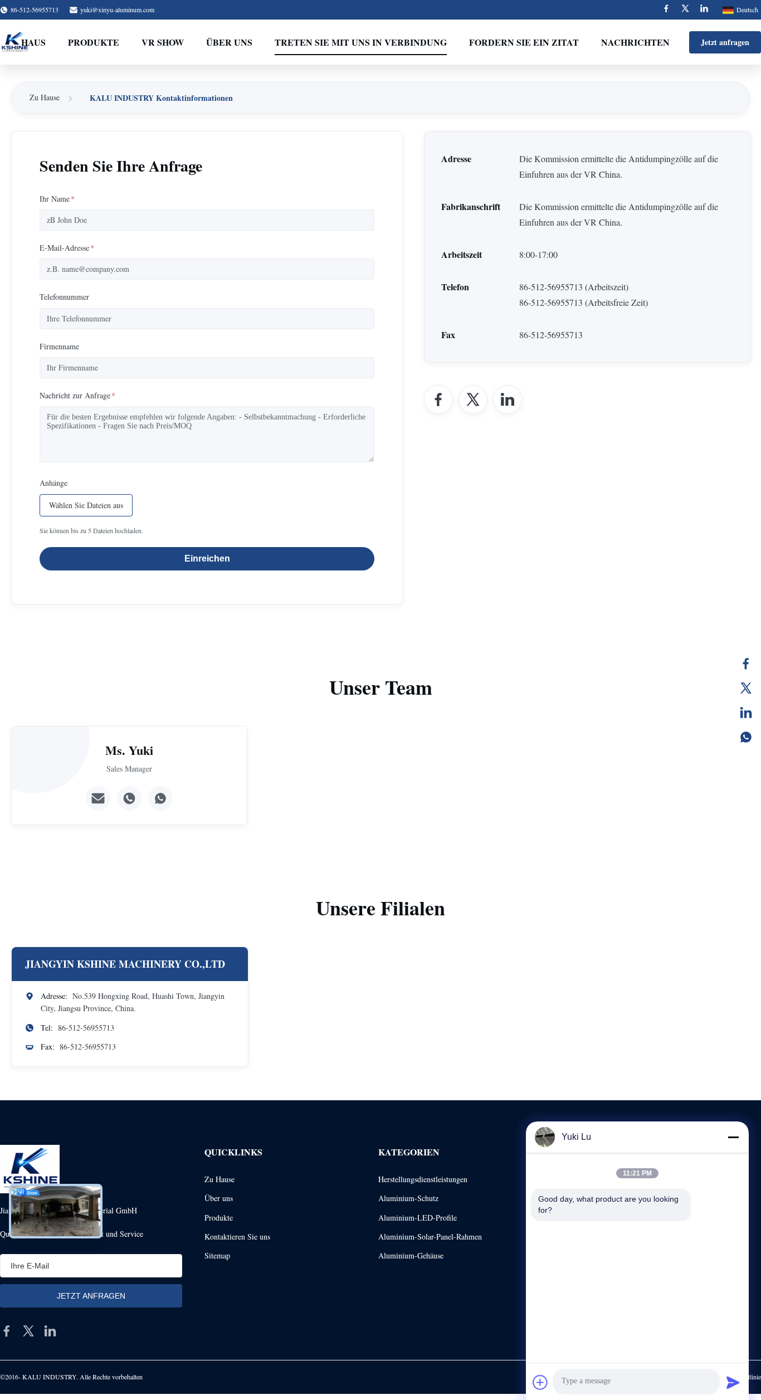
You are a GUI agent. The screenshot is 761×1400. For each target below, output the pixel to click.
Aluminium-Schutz (408, 1198)
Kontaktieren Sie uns (237, 1236)
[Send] (733, 1382)
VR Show (163, 42)
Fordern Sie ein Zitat (524, 42)
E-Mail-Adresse (67, 247)
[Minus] (733, 1137)
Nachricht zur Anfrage (77, 395)
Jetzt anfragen (725, 42)
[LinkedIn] (746, 712)
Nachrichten (635, 42)
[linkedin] (50, 1331)
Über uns (229, 42)
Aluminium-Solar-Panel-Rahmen (430, 1236)
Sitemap (217, 1255)
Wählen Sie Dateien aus (86, 505)
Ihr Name (57, 198)
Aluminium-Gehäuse (410, 1255)
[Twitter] (685, 10)
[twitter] (28, 1331)
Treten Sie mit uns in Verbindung (361, 42)
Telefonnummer (64, 296)
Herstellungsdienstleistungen (422, 1179)
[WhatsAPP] (746, 737)
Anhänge (53, 482)
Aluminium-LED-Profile (417, 1217)
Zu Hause (45, 97)
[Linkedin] (704, 10)
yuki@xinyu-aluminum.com (117, 9)
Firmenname (59, 346)
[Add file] (540, 1382)
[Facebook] (666, 10)
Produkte (93, 42)
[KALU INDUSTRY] (30, 1169)
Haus (33, 42)
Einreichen (207, 558)
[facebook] (6, 1331)
